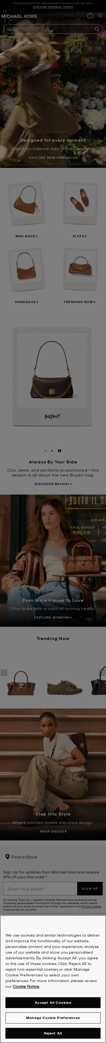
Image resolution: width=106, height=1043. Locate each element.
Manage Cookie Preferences (53, 1017)
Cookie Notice (26, 986)
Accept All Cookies (53, 1002)
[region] (53, 979)
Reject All (53, 1033)
